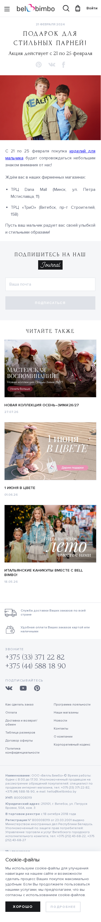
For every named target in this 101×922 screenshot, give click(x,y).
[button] (39, 65)
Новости (60, 721)
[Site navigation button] (7, 10)
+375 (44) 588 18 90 (35, 665)
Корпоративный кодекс (72, 745)
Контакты (61, 729)
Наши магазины (66, 713)
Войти (89, 8)
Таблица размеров (20, 733)
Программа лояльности (72, 705)
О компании (63, 737)
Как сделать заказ (19, 705)
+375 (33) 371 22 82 (34, 657)
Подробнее (62, 907)
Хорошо (23, 906)
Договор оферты (19, 741)
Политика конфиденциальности (22, 751)
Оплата (11, 713)
